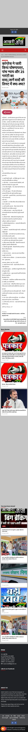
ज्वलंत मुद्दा (4, 406)
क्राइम (18, 716)
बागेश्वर (7, 553)
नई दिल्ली (6, 60)
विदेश (15, 716)
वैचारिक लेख (22, 717)
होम (3, 716)
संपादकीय (6, 349)
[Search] (25, 50)
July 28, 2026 (5, 413)
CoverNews (15, 729)
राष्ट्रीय (6, 380)
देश (3, 60)
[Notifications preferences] (3, 729)
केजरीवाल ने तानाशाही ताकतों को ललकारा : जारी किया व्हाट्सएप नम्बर (13, 313)
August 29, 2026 (5, 533)
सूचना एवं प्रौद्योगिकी (13, 717)
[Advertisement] (14, 14)
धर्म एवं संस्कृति (5, 717)
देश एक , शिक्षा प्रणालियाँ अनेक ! (9, 384)
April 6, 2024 (5, 87)
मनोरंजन (14, 719)
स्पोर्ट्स (22, 716)
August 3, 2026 (5, 386)
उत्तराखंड (4, 526)
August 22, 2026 (5, 360)
